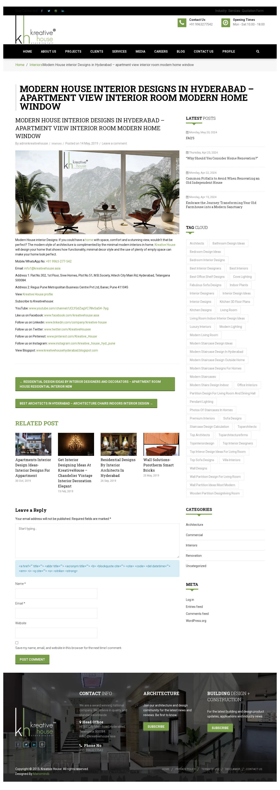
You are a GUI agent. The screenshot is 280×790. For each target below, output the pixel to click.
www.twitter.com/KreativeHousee (67, 329)
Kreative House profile (38, 294)
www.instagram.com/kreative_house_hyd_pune (81, 343)
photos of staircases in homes (211, 410)
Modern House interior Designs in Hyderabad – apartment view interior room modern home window (89, 128)
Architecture (194, 524)
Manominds (41, 774)
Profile (228, 51)
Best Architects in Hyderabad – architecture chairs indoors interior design (86, 403)
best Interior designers (205, 268)
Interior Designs (200, 301)
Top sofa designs (202, 460)
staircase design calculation (209, 426)
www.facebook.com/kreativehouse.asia (71, 315)
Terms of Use (210, 769)
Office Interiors (247, 385)
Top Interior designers (238, 443)
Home (27, 51)
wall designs (198, 468)
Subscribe (156, 726)
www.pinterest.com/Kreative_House (72, 336)
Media (140, 51)
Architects (197, 243)
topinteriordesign (202, 443)
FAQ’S (190, 138)
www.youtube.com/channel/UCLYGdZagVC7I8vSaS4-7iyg (68, 308)
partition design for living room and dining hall (223, 393)
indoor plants (239, 285)
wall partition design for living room (215, 476)
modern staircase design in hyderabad (216, 351)
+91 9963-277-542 (59, 261)
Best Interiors (239, 268)
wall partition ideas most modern (212, 485)
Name (20, 583)
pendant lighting (201, 401)
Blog (181, 51)
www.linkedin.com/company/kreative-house (76, 322)
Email (20, 603)
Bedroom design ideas (205, 251)
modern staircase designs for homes (216, 368)
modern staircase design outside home (217, 360)
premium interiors (202, 418)
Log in (190, 599)
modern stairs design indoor (209, 385)
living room (228, 310)
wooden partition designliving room (215, 493)
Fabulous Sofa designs (205, 285)
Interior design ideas (237, 293)
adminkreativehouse (33, 143)
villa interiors (231, 460)
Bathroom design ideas (229, 243)
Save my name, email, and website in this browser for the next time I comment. (68, 648)
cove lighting (242, 276)
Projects (73, 51)
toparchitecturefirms (233, 435)
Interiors (36, 65)
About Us (48, 51)
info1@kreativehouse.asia (42, 268)
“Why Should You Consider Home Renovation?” (222, 158)
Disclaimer (232, 769)
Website (20, 623)
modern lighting (231, 326)
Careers (161, 51)
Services (234, 10)
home (89, 240)
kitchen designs (201, 310)
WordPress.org (196, 620)
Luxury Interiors (200, 326)
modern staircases (203, 376)
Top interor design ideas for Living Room (218, 451)
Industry (221, 10)
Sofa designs (232, 418)
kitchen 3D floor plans (235, 301)
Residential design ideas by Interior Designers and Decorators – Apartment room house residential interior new (90, 384)
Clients (96, 51)
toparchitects (247, 426)
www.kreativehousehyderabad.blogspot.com (67, 350)
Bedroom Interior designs (207, 260)
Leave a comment (114, 143)
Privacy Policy (185, 769)
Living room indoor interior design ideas (217, 318)
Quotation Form (253, 10)
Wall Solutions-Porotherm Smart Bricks (158, 465)
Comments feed (197, 613)
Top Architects (200, 435)
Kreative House (165, 244)
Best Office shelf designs (207, 276)
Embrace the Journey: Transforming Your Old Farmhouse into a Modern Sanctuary (221, 205)
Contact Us (204, 51)
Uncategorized (196, 566)
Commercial (194, 535)
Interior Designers (202, 293)
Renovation (194, 555)
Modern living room (204, 335)
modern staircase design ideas (211, 343)
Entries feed (194, 606)
